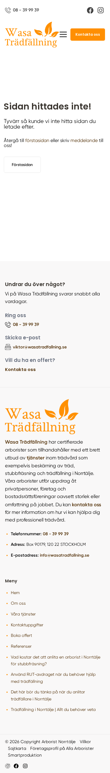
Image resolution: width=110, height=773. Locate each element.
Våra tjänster (23, 614)
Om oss (18, 603)
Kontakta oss (87, 34)
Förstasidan (22, 164)
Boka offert (21, 635)
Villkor (85, 741)
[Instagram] (100, 10)
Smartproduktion (25, 755)
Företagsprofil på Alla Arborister (62, 748)
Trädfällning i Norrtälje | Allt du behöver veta (53, 709)
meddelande (84, 140)
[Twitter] (25, 766)
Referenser (21, 646)
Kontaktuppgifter (27, 624)
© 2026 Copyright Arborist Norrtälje (40, 741)
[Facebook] (90, 10)
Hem (15, 592)
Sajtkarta (17, 748)
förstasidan (37, 140)
